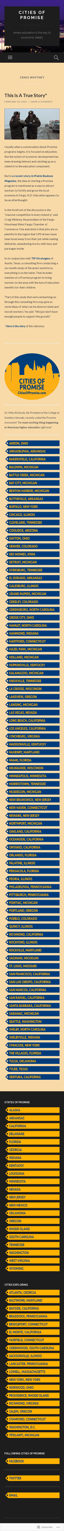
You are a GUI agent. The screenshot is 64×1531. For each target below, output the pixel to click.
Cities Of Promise (32, 15)
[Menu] (10, 57)
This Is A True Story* (25, 95)
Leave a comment (42, 101)
